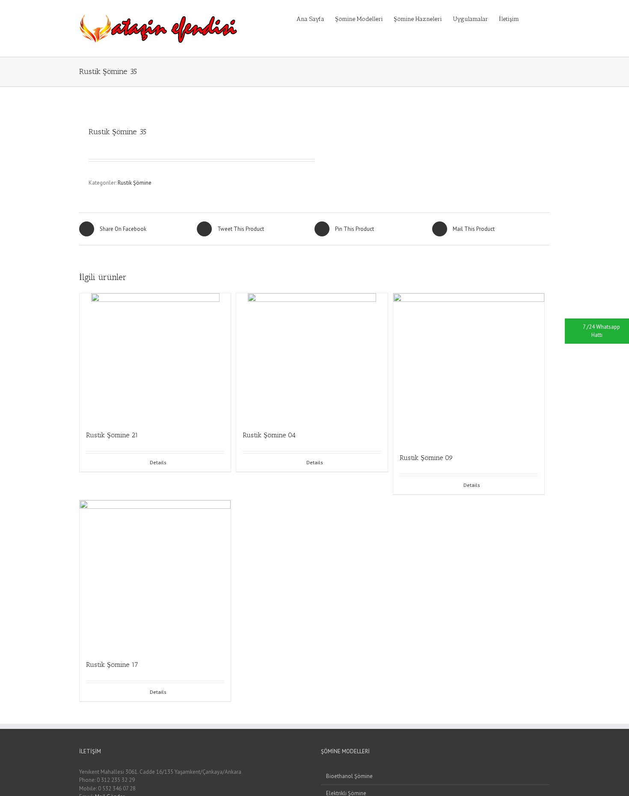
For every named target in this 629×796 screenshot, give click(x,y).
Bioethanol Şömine (349, 776)
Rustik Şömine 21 (112, 435)
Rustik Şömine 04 (269, 435)
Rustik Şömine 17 (112, 664)
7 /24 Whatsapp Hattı (601, 331)
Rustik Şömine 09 (426, 458)
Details (158, 462)
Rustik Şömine (134, 182)
